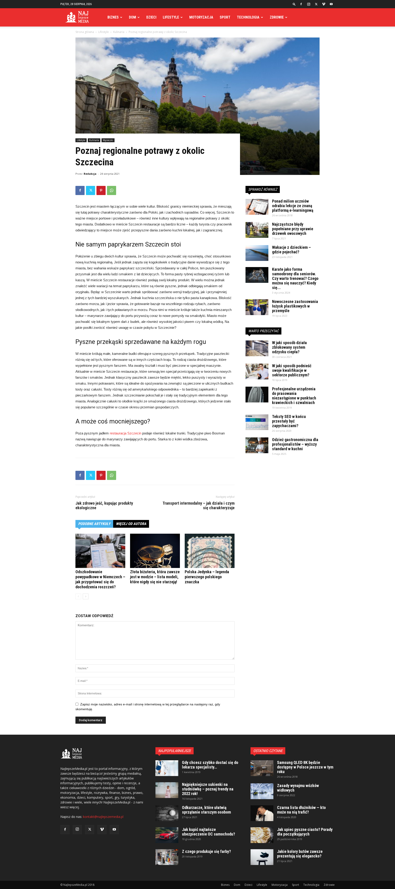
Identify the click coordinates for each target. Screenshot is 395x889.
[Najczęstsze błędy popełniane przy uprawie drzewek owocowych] (257, 230)
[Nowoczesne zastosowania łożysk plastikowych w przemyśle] (257, 307)
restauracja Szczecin (125, 433)
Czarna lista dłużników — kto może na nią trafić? (301, 809)
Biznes (113, 17)
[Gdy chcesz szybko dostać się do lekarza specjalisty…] (166, 768)
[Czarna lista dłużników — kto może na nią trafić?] (262, 813)
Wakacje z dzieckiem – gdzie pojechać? (291, 249)
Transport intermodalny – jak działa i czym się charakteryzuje (199, 505)
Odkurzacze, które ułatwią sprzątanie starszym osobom (206, 809)
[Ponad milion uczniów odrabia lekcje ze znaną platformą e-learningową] (257, 207)
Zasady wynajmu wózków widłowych (298, 788)
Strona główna (84, 32)
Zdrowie (277, 17)
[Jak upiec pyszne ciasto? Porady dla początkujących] (262, 835)
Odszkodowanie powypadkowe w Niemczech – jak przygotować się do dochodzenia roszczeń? (100, 579)
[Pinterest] (101, 190)
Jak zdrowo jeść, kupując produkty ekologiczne (104, 505)
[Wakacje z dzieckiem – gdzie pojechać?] (257, 253)
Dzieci (151, 17)
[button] (294, 4)
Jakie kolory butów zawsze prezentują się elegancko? (300, 853)
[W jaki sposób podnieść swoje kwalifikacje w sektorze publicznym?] (257, 371)
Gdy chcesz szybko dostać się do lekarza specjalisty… (210, 764)
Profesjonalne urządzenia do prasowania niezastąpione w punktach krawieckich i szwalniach (294, 395)
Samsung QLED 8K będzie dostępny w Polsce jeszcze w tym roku (305, 767)
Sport (225, 17)
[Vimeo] (323, 4)
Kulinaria (118, 32)
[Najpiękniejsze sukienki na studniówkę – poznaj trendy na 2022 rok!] (166, 790)
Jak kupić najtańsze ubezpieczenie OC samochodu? (208, 831)
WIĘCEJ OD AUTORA (131, 524)
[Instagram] (308, 4)
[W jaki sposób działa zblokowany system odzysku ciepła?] (257, 348)
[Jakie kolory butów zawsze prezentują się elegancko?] (262, 857)
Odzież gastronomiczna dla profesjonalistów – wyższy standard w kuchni (295, 444)
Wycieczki (108, 140)
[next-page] (85, 596)
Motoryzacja (201, 17)
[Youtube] (331, 4)
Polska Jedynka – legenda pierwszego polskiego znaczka (207, 576)
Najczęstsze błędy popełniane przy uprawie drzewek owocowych (292, 229)
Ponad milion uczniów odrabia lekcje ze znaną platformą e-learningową (292, 206)
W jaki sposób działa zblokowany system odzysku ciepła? (289, 347)
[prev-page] (78, 596)
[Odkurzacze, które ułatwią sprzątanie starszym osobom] (166, 813)
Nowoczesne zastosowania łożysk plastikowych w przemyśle (295, 306)
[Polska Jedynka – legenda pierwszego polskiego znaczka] (210, 551)
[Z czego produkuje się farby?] (166, 857)
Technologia (248, 17)
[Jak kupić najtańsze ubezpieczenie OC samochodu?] (166, 835)
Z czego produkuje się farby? (206, 851)
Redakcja (90, 173)
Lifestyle (171, 17)
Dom (132, 17)
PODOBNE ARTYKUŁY (94, 524)
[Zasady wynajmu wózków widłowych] (262, 791)
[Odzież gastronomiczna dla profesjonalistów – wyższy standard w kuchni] (257, 445)
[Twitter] (316, 4)
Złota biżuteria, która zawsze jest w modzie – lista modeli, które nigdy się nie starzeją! (155, 576)
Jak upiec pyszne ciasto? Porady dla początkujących (305, 831)
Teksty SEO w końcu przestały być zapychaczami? (289, 421)
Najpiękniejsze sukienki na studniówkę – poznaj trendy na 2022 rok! (207, 789)
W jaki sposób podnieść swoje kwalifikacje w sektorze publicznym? (291, 370)
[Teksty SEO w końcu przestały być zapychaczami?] (257, 422)
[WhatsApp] (111, 190)
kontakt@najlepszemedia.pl (103, 816)
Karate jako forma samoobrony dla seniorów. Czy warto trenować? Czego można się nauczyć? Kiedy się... (295, 278)
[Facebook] (301, 4)
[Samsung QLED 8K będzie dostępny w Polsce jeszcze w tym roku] (262, 768)
